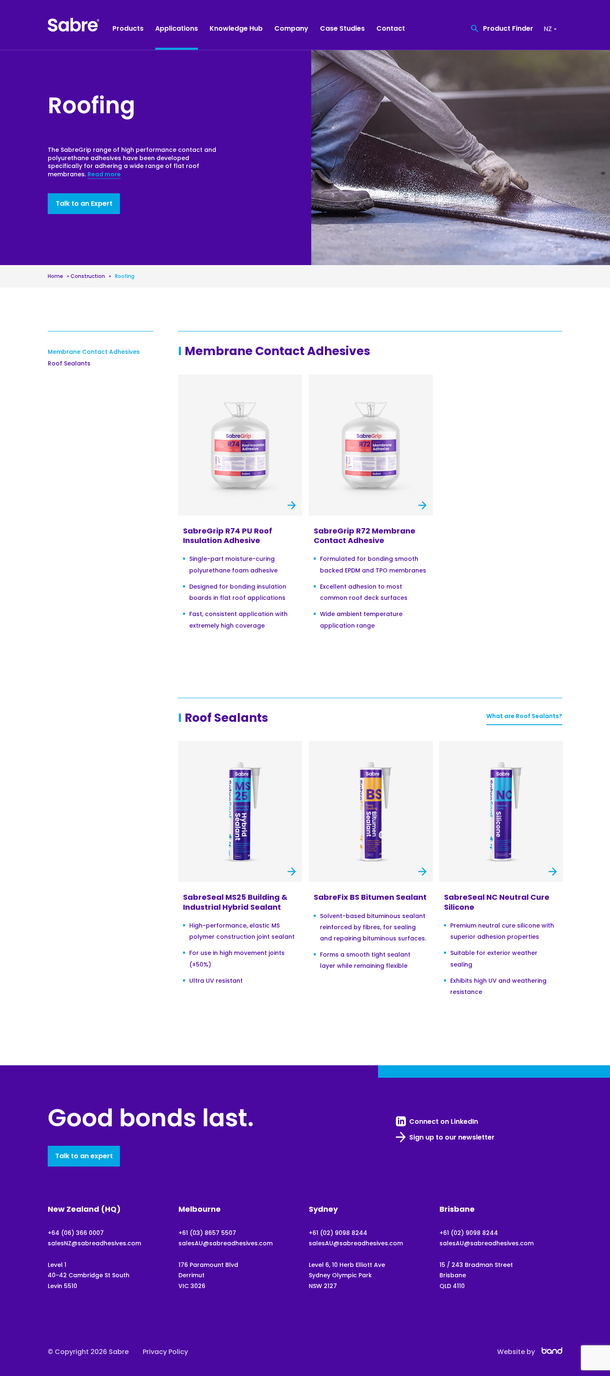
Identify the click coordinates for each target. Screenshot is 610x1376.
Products (128, 28)
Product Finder (508, 28)
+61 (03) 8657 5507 (207, 1233)
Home (55, 276)
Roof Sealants (69, 363)
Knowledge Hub (236, 28)
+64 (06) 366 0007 (76, 1233)
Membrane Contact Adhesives (94, 352)
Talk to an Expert (84, 203)
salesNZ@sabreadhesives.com (94, 1243)
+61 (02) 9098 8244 (338, 1233)
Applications (176, 28)
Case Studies (342, 28)
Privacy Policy (165, 1352)
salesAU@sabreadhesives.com (225, 1243)
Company (291, 28)
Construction (88, 276)
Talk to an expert (84, 1156)
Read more (104, 174)
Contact (390, 28)
